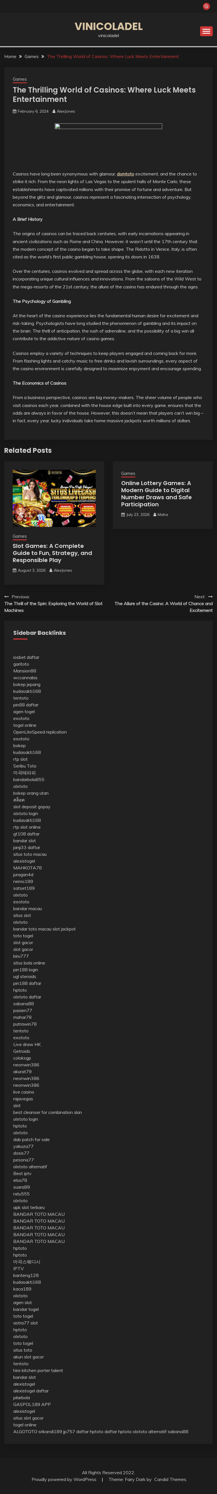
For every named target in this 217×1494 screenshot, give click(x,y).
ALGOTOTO (25, 1431)
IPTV (18, 1268)
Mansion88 (24, 671)
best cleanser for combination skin (47, 1112)
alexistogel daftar (31, 1391)
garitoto (21, 664)
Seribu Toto (24, 766)
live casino (23, 1092)
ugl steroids (24, 976)
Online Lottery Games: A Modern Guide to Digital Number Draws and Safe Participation (156, 493)
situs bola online (29, 963)
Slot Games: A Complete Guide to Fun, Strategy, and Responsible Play (52, 553)
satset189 (24, 888)
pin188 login (25, 969)
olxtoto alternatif (30, 1166)
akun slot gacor (28, 1357)
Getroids (21, 1051)
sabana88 (23, 1003)
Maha (163, 514)
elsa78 (20, 1180)
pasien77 (22, 1010)
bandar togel (26, 1309)
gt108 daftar (26, 834)
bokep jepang (26, 684)
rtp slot (20, 759)
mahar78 (22, 1017)
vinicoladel (109, 26)
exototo (21, 718)
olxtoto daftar (27, 997)
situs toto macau (30, 854)
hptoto (20, 990)
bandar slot (24, 840)
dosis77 (21, 1153)
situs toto (22, 1350)
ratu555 (21, 1194)
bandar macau (27, 908)
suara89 (21, 1187)
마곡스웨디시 (26, 1261)
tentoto (21, 698)
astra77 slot (25, 1323)
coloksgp (22, 1058)
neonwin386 (26, 1065)
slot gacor (23, 942)
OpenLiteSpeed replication (40, 732)
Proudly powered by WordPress (64, 1479)
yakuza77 (23, 1146)
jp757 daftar (76, 1431)
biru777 (21, 956)
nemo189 (23, 881)
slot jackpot (64, 929)
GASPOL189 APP (32, 1404)
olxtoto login (25, 813)
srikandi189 (50, 1431)
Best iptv (22, 1173)
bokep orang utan (31, 793)
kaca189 (22, 1289)
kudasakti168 (27, 691)
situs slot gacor (28, 1418)
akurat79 (22, 1071)
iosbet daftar (26, 657)
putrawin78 (25, 1024)
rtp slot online (27, 827)
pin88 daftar (25, 705)
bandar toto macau (32, 929)
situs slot (22, 915)
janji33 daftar (26, 847)
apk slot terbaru (29, 1207)
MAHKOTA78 (27, 868)
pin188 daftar (27, 983)
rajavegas (23, 1098)
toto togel (23, 935)
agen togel (24, 711)
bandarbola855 (28, 779)
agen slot (22, 1302)
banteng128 (26, 1275)
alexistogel (24, 861)
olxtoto (20, 786)
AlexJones (66, 111)
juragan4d (23, 874)
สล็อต (19, 800)
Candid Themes (170, 1479)
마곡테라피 (24, 772)
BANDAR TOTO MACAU (39, 1214)
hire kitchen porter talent (38, 1370)
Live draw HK (27, 1044)
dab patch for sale (31, 1139)
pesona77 (23, 1160)
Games (20, 79)
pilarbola (21, 1397)
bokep (19, 745)
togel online (24, 725)
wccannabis (25, 677)
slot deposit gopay (32, 806)
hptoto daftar (103, 1431)
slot (17, 1105)
